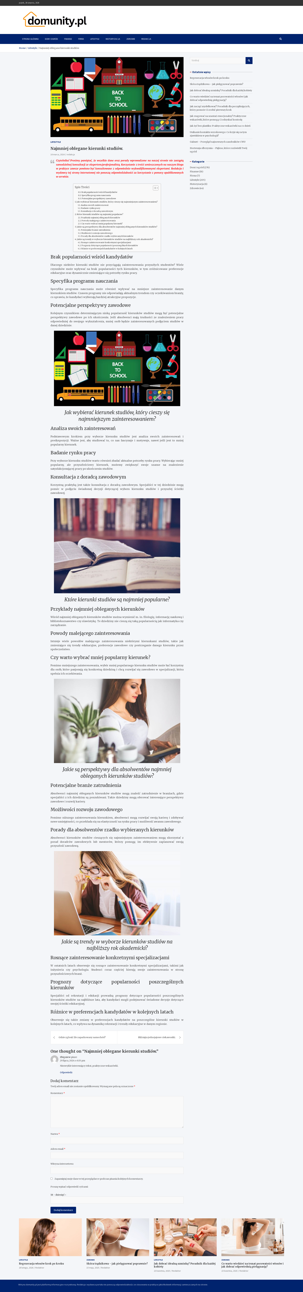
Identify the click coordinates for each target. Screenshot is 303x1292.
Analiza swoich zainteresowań (95, 205)
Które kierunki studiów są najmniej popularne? (100, 214)
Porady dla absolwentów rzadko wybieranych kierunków (107, 236)
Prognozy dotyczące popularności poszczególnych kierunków (109, 245)
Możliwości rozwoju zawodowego (97, 233)
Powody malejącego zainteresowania (98, 221)
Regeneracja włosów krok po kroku (209, 78)
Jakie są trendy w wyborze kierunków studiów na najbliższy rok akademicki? (115, 239)
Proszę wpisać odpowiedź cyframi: (69, 1186)
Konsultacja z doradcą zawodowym (97, 211)
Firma (81, 38)
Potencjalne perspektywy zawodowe (99, 198)
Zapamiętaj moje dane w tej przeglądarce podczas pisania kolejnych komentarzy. (99, 1178)
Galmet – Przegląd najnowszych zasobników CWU (217, 142)
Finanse (68, 38)
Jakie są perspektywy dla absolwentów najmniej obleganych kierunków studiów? (117, 227)
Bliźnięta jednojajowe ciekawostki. (156, 1037)
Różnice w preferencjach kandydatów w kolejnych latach (107, 249)
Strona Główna (30, 38)
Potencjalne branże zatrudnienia (95, 230)
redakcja (71, 154)
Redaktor (39, 1267)
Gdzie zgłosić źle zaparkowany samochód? (82, 1037)
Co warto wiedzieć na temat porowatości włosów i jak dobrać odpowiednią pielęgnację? (252, 1265)
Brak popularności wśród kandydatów (99, 192)
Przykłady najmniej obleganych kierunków (100, 218)
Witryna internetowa (61, 1163)
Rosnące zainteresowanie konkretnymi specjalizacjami (106, 242)
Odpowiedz (66, 1072)
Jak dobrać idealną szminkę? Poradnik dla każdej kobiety (221, 90)
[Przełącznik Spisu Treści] (154, 188)
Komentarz (57, 1093)
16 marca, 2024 (57, 154)
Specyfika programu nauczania (96, 195)
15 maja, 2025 (92, 1267)
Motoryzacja (113, 38)
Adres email (57, 1149)
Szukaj (249, 60)
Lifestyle (94, 38)
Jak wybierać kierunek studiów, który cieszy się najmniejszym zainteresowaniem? (117, 202)
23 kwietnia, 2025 (162, 1270)
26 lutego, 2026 (26, 1267)
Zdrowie (130, 38)
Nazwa (55, 1133)
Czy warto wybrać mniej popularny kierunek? (102, 224)
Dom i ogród (51, 38)
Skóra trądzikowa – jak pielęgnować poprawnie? (216, 84)
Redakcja (146, 38)
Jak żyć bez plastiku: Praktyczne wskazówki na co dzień (220, 126)
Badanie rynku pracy (90, 208)
